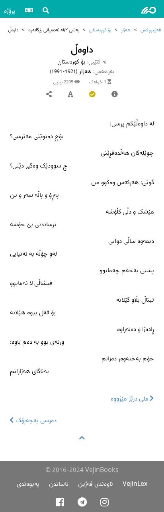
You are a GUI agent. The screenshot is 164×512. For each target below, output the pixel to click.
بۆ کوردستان (100, 29)
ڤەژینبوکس (151, 29)
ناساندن (58, 484)
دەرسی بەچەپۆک (35, 420)
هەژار (126, 29)
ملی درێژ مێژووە (130, 398)
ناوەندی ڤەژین (95, 484)
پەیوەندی (28, 484)
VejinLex (135, 484)
